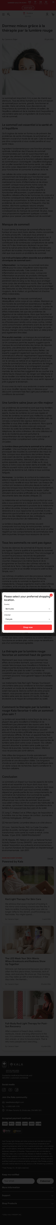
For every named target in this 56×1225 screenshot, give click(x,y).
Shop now (28, 627)
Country (6, 604)
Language (7, 615)
